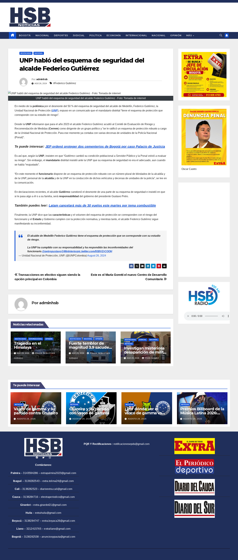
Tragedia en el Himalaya (27, 345)
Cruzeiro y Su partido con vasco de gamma (89, 411)
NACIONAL (42, 35)
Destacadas (25, 53)
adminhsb (41, 79)
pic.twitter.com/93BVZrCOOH (94, 251)
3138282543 (32, 481)
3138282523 (29, 489)
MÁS (189, 35)
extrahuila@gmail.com (48, 512)
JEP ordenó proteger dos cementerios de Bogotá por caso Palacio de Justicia (105, 146)
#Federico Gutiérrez (64, 83)
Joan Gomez (152, 358)
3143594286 (30, 473)
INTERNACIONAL (136, 35)
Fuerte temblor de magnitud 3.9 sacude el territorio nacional (89, 347)
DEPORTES (61, 35)
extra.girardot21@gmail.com (50, 504)
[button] (221, 35)
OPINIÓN (175, 35)
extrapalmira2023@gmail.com (58, 473)
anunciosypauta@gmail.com (58, 536)
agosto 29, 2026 (26, 419)
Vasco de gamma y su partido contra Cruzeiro (36, 411)
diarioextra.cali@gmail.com (56, 489)
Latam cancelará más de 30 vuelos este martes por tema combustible (102, 205)
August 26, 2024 (96, 255)
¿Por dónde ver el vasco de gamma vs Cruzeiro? (143, 413)
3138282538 (31, 536)
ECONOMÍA (114, 35)
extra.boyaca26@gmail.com (58, 520)
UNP (55, 110)
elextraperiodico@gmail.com (58, 497)
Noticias (129, 344)
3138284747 (31, 520)
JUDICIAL (79, 35)
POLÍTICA (95, 35)
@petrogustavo (51, 251)
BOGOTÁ (25, 35)
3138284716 (30, 497)
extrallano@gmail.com (57, 528)
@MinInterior (69, 251)
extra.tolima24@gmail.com (58, 481)
